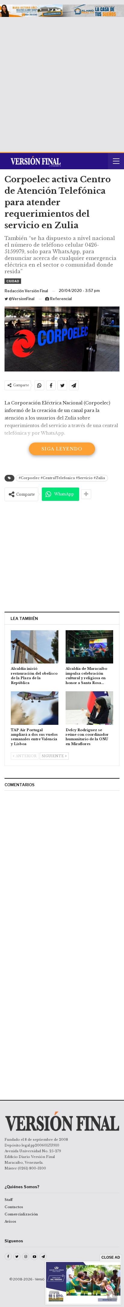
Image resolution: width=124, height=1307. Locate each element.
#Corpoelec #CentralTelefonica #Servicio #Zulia (62, 478)
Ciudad (12, 281)
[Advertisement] (62, 82)
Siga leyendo (62, 449)
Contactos (14, 1207)
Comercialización (21, 1214)
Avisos (10, 1221)
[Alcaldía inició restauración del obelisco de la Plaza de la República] (34, 647)
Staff (9, 1200)
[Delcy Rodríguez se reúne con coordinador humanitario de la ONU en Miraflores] (89, 708)
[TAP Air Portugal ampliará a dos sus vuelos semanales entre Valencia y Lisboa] (34, 708)
